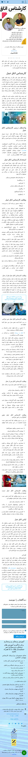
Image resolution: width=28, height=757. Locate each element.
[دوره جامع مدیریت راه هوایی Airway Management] (14, 13)
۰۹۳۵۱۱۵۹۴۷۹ (14, 719)
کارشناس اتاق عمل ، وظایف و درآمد (14, 8)
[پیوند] (14, 734)
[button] (19, 58)
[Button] (8, 2)
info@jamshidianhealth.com (13, 714)
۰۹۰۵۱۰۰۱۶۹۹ (14, 716)
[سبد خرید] (2, 2)
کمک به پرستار (19, 333)
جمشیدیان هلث (12, 568)
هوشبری (24, 150)
